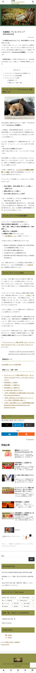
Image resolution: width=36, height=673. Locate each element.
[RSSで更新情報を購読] (26, 434)
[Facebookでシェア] (6, 523)
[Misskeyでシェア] (30, 519)
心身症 (7, 172)
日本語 (10, 637)
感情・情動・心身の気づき (17, 420)
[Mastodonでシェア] (14, 519)
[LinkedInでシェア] (18, 528)
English (10, 635)
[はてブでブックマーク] (22, 523)
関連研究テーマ (13, 80)
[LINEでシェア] (30, 523)
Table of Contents (7, 623)
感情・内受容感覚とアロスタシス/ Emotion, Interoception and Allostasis (17, 417)
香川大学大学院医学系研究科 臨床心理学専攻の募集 (17, 572)
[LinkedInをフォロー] (9, 434)
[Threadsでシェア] (14, 523)
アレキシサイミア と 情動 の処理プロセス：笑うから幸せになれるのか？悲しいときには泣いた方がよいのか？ (19, 377)
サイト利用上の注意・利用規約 (10, 642)
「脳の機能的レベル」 (10, 236)
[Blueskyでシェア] (22, 519)
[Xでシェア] (6, 519)
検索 (2, 556)
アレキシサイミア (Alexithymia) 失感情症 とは (17, 73)
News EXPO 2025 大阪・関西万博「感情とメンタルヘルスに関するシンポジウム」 (18, 584)
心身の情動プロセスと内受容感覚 (11, 364)
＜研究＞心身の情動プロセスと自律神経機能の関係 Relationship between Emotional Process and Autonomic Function (19, 405)
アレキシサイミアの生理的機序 (13, 75)
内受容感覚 (5, 420)
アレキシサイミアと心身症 (12, 78)
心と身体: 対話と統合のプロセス (13, 390)
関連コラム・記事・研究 (15, 82)
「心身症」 (28, 295)
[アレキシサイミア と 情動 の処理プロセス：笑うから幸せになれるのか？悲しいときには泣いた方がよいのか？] (18, 345)
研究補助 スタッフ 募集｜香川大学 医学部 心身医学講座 (17, 578)
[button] (29, 425)
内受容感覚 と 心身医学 (11, 382)
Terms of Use (5, 644)
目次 (14, 70)
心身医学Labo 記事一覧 (8, 619)
